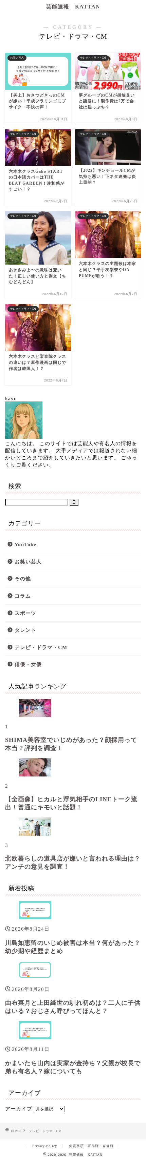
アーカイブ (18, 1109)
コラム (23, 596)
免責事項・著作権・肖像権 (91, 1146)
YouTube (25, 544)
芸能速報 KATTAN (73, 6)
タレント (25, 630)
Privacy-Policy (44, 1146)
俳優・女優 (28, 664)
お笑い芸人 (28, 561)
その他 (23, 578)
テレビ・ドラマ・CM (41, 647)
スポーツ (25, 613)
